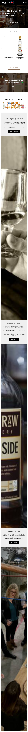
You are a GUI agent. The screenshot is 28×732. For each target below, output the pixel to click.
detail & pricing (14, 131)
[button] (23, 2)
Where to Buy (14, 339)
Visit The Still (14, 542)
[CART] (20, 2)
